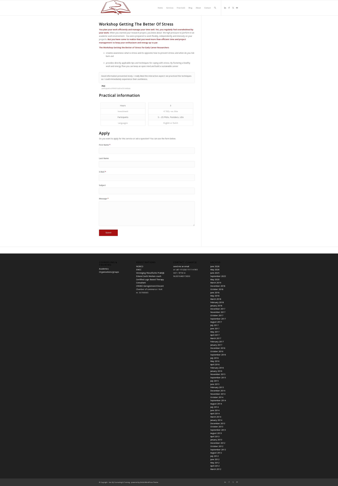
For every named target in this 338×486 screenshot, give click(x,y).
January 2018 (216, 305)
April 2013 (215, 436)
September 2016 (218, 354)
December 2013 (217, 423)
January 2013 (216, 439)
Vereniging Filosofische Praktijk (150, 272)
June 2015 (214, 384)
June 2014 (214, 410)
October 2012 (216, 446)
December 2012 (217, 443)
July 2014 (214, 407)
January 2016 (216, 371)
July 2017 (214, 325)
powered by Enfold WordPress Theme (144, 482)
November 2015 (217, 374)
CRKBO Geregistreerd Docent (150, 286)
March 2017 (215, 338)
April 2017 (215, 335)
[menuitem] (160, 7)
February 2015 (217, 387)
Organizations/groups (109, 272)
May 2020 (214, 279)
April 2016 (215, 364)
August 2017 (216, 322)
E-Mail (102, 172)
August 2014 (216, 403)
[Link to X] (233, 8)
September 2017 (218, 318)
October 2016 (216, 351)
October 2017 (216, 315)
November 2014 (217, 394)
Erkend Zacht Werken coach (148, 276)
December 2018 (217, 286)
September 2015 (218, 377)
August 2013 (216, 433)
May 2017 (214, 331)
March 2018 (215, 299)
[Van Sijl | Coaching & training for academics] (115, 7)
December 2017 (217, 308)
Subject (102, 185)
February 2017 (217, 341)
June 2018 (214, 292)
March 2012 (215, 469)
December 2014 (217, 390)
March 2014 (215, 416)
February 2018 (217, 302)
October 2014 (216, 397)
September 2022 (218, 276)
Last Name (104, 158)
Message (104, 198)
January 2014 (216, 420)
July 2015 (214, 380)
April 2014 (215, 413)
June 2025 (214, 272)
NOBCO (139, 266)
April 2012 (215, 465)
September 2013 (218, 430)
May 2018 (214, 295)
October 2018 (216, 289)
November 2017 (217, 312)
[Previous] (186, 75)
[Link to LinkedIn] (225, 8)
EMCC (138, 269)
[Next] (192, 75)
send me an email (181, 266)
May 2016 (214, 361)
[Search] (215, 7)
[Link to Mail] (237, 8)
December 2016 (217, 348)
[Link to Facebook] (229, 8)
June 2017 (214, 328)
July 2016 (214, 358)
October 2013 (216, 426)
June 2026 (214, 266)
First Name (104, 145)
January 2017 (216, 345)
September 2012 (218, 449)
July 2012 (214, 456)
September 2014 (218, 400)
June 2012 (214, 459)
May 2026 (214, 269)
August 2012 (216, 452)
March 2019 (215, 282)
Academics (104, 268)
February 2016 (217, 367)
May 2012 (214, 462)
